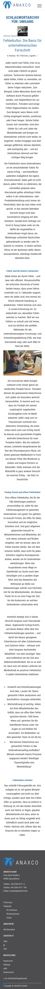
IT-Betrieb (7, 906)
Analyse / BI (14, 56)
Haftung (6, 964)
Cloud (8, 917)
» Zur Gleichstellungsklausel (15, 978)
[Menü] (38, 5)
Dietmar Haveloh (10, 36)
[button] (4, 984)
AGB (5, 968)
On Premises (11, 910)
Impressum (8, 961)
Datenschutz (8, 972)
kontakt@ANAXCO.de (18, 891)
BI (4, 945)
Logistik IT (8, 935)
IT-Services (24, 56)
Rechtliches (9, 955)
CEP (5, 949)
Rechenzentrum (12, 914)
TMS (5, 941)
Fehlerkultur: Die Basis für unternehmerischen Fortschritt (22, 45)
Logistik (32, 56)
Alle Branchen (9, 929)
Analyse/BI (8, 924)
